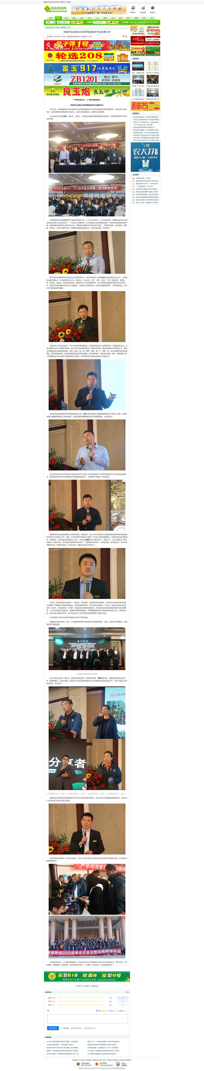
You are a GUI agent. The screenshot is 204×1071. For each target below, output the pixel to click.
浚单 (148, 22)
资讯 (57, 27)
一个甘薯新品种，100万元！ (145, 186)
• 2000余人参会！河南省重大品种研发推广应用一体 (62, 1054)
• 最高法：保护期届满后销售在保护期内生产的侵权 (62, 1051)
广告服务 (109, 1060)
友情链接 (115, 1060)
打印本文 (79, 986)
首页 (53, 27)
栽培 (151, 22)
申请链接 (122, 1060)
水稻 (134, 22)
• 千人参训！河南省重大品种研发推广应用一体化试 (103, 1051)
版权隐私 (89, 1060)
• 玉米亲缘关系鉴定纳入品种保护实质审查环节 (101, 1054)
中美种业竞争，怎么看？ (143, 178)
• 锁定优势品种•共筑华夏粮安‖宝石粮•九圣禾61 (102, 1044)
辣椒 (155, 22)
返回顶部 (95, 986)
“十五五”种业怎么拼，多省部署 (143, 125)
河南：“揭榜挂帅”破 (138, 73)
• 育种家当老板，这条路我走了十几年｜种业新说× (103, 1048)
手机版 (69, 2)
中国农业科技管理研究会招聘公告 (143, 127)
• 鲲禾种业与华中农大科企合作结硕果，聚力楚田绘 (62, 1048)
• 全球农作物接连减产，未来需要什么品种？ (60, 1044)
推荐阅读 (63, 27)
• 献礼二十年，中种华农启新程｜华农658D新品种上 (103, 1041)
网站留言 (128, 1060)
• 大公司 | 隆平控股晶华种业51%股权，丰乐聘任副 (62, 1041)
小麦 (131, 22)
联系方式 (102, 1060)
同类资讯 (48, 1037)
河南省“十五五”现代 (138, 86)
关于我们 (82, 1060)
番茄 (144, 22)
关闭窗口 (87, 986)
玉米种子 (140, 22)
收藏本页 (63, 2)
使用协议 (95, 1060)
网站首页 (75, 1060)
